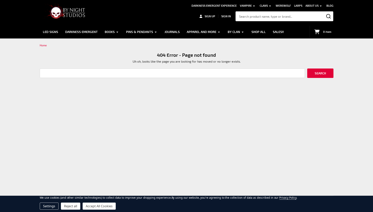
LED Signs (50, 32)
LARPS (298, 5)
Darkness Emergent (81, 32)
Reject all (70, 206)
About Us (312, 5)
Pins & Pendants (139, 32)
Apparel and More (201, 32)
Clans (264, 5)
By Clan (234, 32)
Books (110, 32)
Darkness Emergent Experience (214, 5)
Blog (329, 5)
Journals (172, 32)
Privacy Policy (287, 197)
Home (43, 45)
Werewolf (283, 5)
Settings (49, 206)
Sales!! (278, 32)
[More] (254, 5)
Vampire (246, 5)
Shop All (258, 32)
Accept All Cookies (99, 206)
